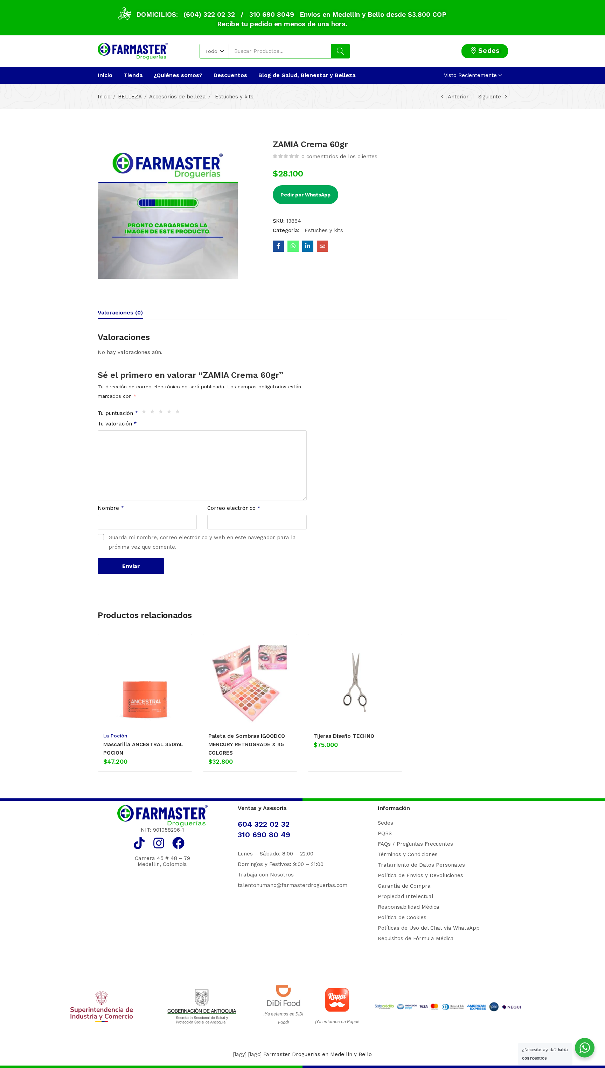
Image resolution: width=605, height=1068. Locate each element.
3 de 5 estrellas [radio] (162, 413)
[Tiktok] (139, 843)
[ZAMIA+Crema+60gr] (307, 246)
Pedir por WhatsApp (305, 194)
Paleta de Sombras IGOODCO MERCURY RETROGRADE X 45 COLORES (246, 744)
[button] (214, 51)
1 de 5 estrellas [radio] (145, 413)
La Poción (115, 735)
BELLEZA (130, 96)
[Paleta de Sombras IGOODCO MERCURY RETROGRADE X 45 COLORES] (250, 682)
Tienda (133, 75)
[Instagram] (159, 843)
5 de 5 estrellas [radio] (179, 413)
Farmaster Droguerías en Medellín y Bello (317, 1054)
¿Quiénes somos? (178, 75)
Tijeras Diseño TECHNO (343, 736)
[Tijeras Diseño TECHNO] (355, 682)
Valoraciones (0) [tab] (120, 312)
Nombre (111, 508)
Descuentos (230, 75)
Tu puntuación (118, 413)
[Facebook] (178, 843)
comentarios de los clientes (339, 156)
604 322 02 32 (264, 824)
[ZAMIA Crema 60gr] (278, 246)
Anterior (458, 96)
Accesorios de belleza (177, 96)
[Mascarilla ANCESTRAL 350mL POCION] (145, 682)
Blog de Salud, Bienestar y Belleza (306, 75)
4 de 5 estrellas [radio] (171, 413)
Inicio (105, 75)
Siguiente (489, 96)
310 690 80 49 (264, 834)
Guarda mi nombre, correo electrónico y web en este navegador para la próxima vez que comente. (202, 542)
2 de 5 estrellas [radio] (154, 413)
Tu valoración (117, 424)
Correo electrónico (233, 508)
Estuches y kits (233, 96)
